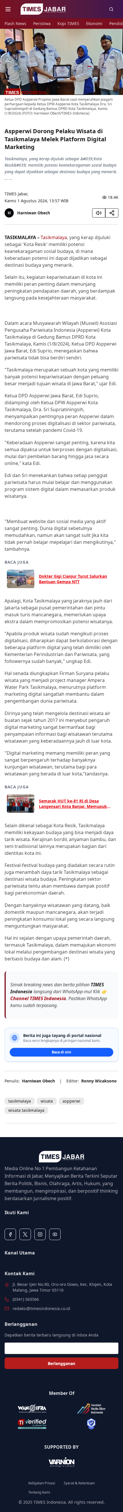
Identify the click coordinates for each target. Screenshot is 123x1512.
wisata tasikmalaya (26, 1110)
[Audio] (98, 213)
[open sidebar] (8, 9)
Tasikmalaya (54, 237)
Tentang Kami (39, 1492)
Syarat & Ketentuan (79, 1483)
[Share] (111, 213)
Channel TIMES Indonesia (38, 998)
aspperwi (71, 1101)
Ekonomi (94, 23)
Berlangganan (61, 1363)
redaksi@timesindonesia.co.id (41, 1308)
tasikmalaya (19, 1101)
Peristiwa (42, 23)
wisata (47, 1101)
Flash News (15, 23)
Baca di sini (61, 1052)
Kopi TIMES (68, 23)
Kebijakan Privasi (41, 1483)
